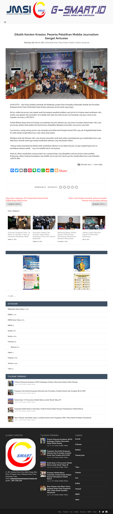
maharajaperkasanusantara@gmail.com (23, 478)
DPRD (10, 314)
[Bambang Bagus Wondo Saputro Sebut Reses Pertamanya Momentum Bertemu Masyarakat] (69, 222)
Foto (76, 478)
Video (10, 369)
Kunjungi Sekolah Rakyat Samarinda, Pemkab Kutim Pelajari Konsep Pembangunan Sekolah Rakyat (48, 409)
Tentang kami (80, 455)
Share (63, 170)
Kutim (65, 42)
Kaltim (10, 331)
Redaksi (78, 450)
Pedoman (78, 444)
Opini (10, 352)
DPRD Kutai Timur (14, 320)
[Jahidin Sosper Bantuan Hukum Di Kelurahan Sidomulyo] (93, 222)
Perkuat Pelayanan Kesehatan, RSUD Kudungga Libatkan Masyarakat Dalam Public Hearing (46, 382)
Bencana (14, 347)
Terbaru (78, 42)
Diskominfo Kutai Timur (53, 42)
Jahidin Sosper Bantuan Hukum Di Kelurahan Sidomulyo (91, 234)
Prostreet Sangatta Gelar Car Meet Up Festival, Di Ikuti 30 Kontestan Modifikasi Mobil (19, 234)
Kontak (77, 439)
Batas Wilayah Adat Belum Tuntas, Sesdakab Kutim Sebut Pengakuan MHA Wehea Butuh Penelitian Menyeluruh (52, 417)
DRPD (10, 325)
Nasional (11, 341)
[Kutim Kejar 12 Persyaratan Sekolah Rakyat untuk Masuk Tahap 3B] (10, 401)
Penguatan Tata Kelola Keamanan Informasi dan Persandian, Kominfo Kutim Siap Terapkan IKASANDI (49, 391)
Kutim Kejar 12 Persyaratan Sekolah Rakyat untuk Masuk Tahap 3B (37, 400)
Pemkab (71, 42)
